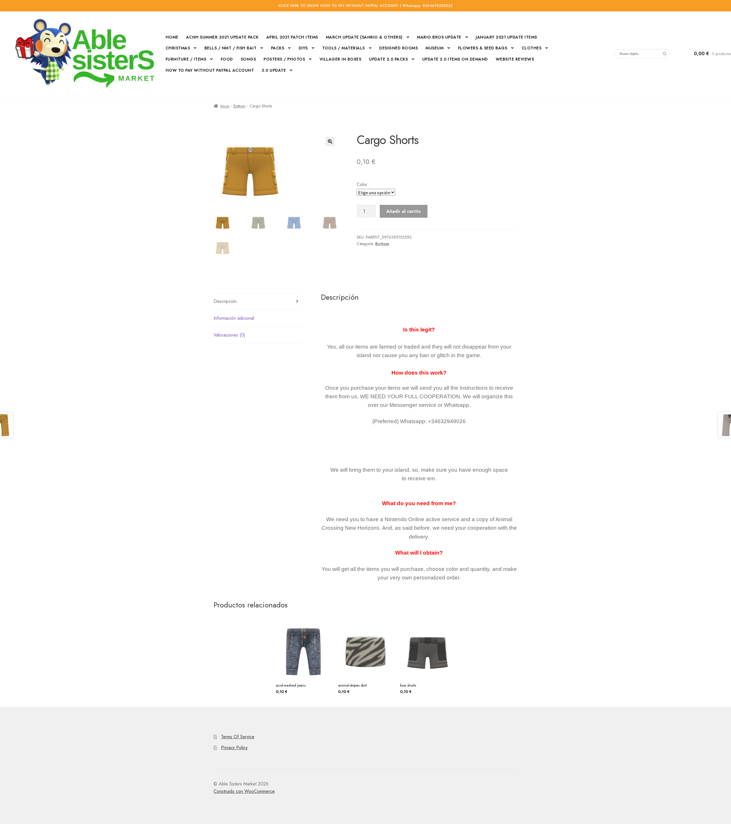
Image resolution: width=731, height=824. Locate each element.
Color (362, 184)
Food (227, 59)
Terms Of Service (237, 736)
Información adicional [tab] (234, 318)
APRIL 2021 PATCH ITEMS (292, 37)
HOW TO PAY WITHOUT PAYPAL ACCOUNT (210, 70)
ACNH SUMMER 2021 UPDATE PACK (222, 37)
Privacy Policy (234, 747)
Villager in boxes (341, 59)
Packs (277, 48)
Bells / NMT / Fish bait (230, 48)
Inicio (224, 106)
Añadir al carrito (403, 211)
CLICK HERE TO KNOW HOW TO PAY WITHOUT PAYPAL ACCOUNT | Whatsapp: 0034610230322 (365, 5)
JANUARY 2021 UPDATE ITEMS (506, 37)
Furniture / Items (186, 59)
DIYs (303, 48)
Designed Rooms (398, 48)
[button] (330, 141)
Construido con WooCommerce (244, 791)
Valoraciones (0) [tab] (229, 335)
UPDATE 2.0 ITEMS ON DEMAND (455, 59)
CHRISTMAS (178, 48)
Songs (248, 59)
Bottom (239, 106)
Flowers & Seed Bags (482, 48)
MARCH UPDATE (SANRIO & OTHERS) (364, 37)
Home (172, 37)
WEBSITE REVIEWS (515, 59)
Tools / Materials (343, 48)
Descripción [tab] (225, 301)
